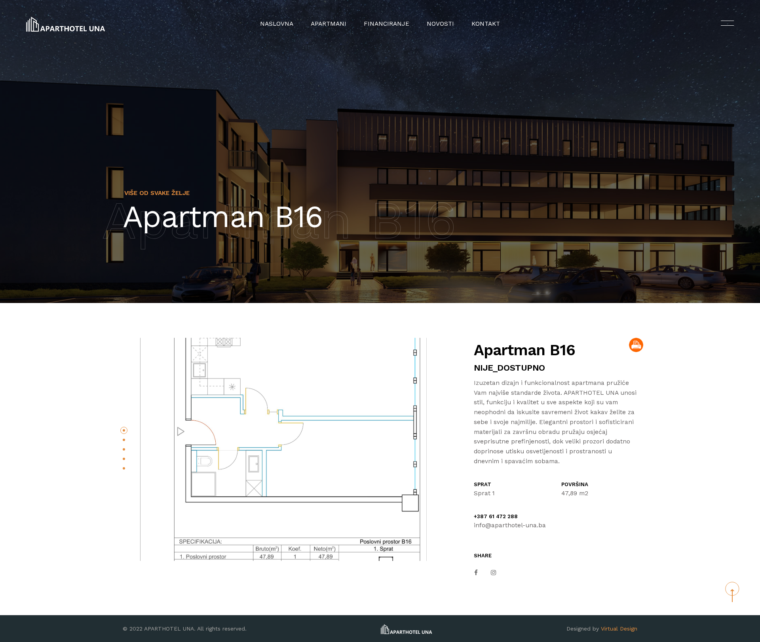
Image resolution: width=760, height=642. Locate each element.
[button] (124, 430)
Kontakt (485, 24)
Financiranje (386, 24)
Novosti (440, 24)
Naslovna (276, 24)
